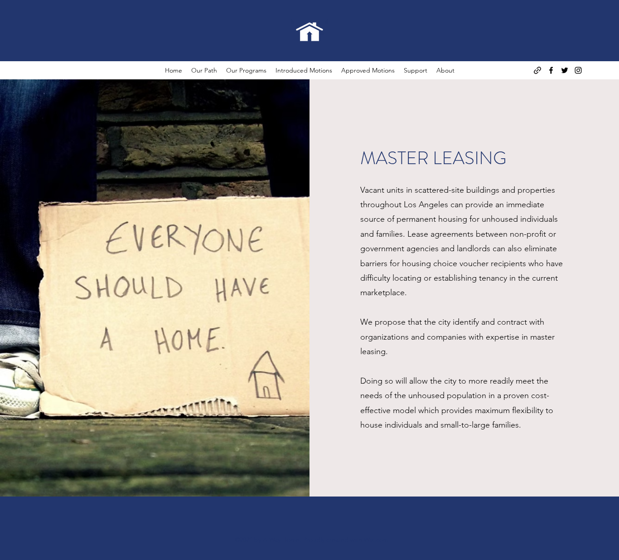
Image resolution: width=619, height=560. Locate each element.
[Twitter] (564, 70)
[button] (204, 70)
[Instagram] (578, 70)
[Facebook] (551, 70)
